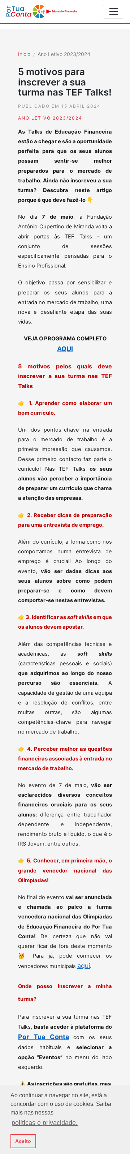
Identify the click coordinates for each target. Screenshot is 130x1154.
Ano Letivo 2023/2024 (64, 54)
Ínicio (24, 54)
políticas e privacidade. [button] (45, 1122)
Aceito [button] (23, 1141)
